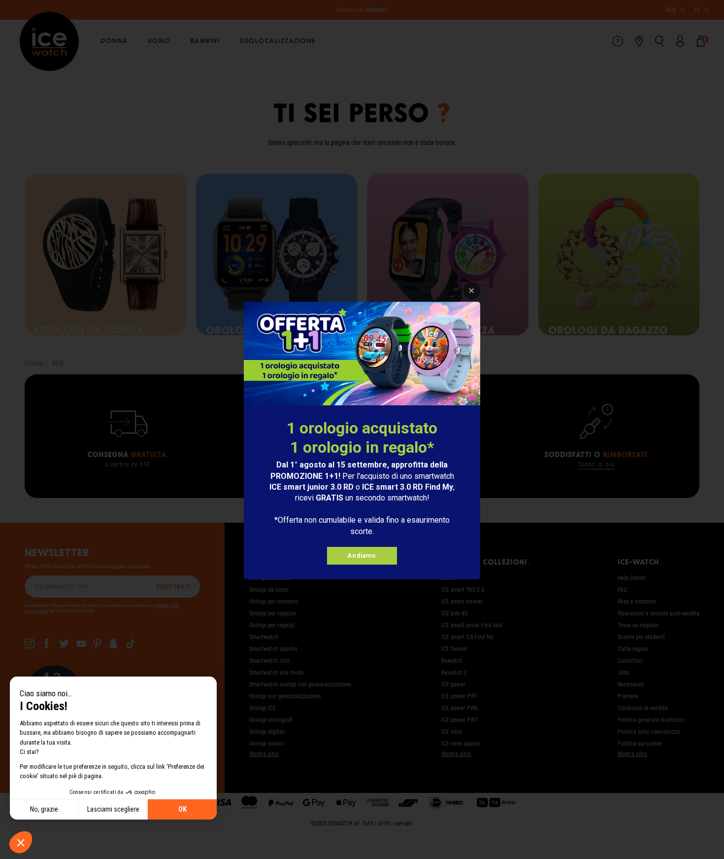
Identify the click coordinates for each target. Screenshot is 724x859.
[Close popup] (471, 290)
